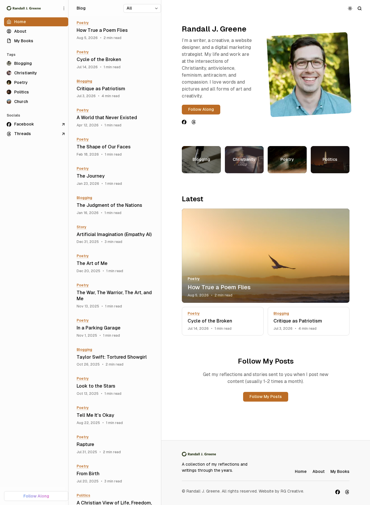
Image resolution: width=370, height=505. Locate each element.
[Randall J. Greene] (24, 8)
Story (81, 227)
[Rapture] (117, 445)
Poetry (194, 279)
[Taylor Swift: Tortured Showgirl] (117, 357)
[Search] (359, 8)
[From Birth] (117, 474)
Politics (83, 495)
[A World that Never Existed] (117, 118)
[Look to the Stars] (117, 386)
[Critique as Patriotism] (308, 321)
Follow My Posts (265, 396)
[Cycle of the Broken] (223, 321)
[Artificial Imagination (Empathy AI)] (117, 235)
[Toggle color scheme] (350, 8)
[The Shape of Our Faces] (117, 147)
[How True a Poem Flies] (265, 256)
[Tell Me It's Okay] (117, 415)
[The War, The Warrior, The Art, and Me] (117, 296)
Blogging (281, 314)
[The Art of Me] (117, 263)
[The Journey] (117, 176)
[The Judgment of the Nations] (117, 205)
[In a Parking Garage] (117, 328)
